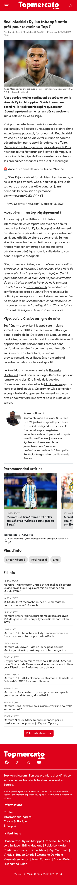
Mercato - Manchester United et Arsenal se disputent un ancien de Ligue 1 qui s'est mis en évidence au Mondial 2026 (37, 588)
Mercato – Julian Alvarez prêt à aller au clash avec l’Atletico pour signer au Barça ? (30, 520)
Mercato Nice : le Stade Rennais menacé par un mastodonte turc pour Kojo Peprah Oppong (33, 721)
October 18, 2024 (52, 203)
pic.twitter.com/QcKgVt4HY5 (23, 195)
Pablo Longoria (55, 845)
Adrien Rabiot (63, 859)
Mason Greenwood (17, 859)
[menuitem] (70, 5)
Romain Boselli (34, 413)
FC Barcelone (53, 384)
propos (11, 826)
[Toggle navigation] (6, 5)
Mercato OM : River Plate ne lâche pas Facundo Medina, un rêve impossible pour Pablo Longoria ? (35, 648)
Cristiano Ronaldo (16, 850)
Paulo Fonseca (41, 859)
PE (52, 874)
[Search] (70, 5)
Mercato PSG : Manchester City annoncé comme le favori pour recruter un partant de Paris (36, 634)
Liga (56, 559)
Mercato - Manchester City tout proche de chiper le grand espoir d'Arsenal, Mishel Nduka (36, 693)
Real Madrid (63, 133)
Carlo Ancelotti (37, 287)
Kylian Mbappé (42, 228)
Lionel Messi (38, 850)
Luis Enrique (12, 845)
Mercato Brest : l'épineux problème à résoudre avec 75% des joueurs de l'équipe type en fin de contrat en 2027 (36, 619)
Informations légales (17, 816)
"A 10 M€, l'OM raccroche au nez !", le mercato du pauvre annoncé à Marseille (34, 603)
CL (48, 874)
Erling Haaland (32, 845)
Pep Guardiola (58, 850)
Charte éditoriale (15, 821)
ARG (43, 874)
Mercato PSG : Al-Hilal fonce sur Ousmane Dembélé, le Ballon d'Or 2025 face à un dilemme (38, 679)
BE (57, 874)
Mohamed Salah (16, 864)
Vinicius (9, 854)
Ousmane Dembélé (50, 854)
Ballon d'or (12, 841)
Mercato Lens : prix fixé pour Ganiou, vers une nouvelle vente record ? (38, 707)
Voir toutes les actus (38, 733)
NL (61, 874)
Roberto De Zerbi (56, 841)
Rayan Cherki (25, 854)
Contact (9, 812)
